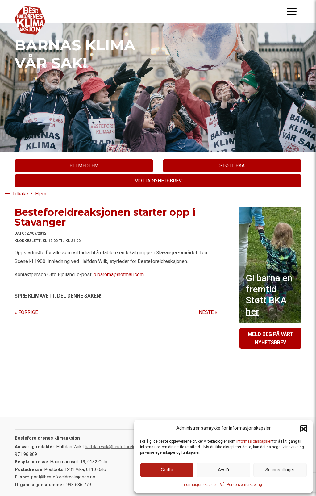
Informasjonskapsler (199, 484)
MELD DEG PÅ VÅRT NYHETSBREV (270, 338)
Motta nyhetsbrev (158, 181)
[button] (304, 428)
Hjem (40, 194)
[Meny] (291, 11)
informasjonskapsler (254, 441)
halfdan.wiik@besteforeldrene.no (118, 446)
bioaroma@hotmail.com (119, 274)
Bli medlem (83, 166)
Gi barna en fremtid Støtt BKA (269, 295)
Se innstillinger (279, 470)
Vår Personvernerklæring (241, 484)
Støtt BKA (232, 166)
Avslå (223, 470)
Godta (167, 470)
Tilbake (20, 194)
